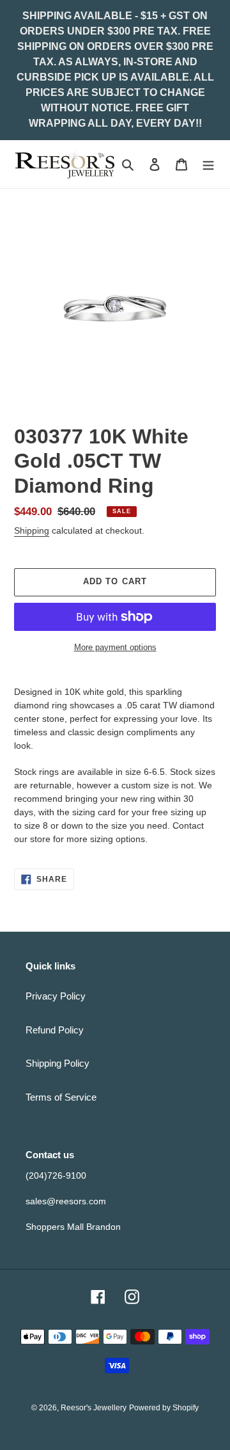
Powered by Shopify (164, 1407)
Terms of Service (61, 1097)
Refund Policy (55, 1029)
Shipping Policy (57, 1063)
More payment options (115, 647)
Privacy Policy (56, 996)
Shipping (31, 530)
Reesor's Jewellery (93, 1407)
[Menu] (208, 164)
